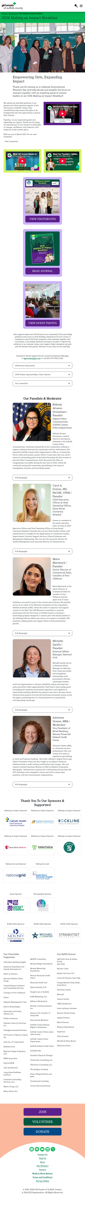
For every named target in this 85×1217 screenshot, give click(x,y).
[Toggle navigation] (81, 6)
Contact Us (42, 1155)
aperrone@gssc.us (32, 358)
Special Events (13, 13)
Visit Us (42, 1158)
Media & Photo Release (42, 1173)
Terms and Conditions (43, 1177)
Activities (5, 13)
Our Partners (42, 1166)
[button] (76, 6)
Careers (42, 1170)
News (42, 1162)
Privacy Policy (42, 1181)
